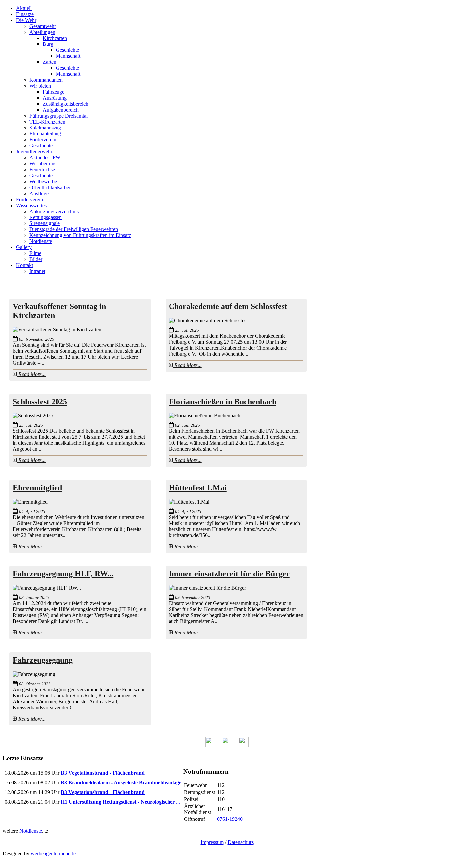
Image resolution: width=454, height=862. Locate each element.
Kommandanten (46, 80)
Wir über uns (42, 163)
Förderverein (42, 139)
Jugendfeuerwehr (34, 151)
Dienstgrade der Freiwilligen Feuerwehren (73, 229)
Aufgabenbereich (61, 110)
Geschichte (67, 50)
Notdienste (40, 241)
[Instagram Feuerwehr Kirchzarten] (244, 745)
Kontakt (24, 265)
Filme (35, 253)
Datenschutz (241, 842)
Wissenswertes (31, 205)
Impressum (212, 842)
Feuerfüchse (42, 169)
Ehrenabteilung (45, 133)
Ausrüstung (55, 98)
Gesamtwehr (42, 26)
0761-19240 (230, 819)
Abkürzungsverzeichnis (54, 211)
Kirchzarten (55, 38)
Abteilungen (42, 32)
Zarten (49, 62)
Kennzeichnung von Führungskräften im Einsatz (80, 235)
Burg (48, 44)
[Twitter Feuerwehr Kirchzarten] (227, 745)
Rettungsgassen (45, 217)
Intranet (37, 271)
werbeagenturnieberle (53, 853)
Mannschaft (68, 56)
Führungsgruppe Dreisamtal (58, 116)
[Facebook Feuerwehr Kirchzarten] (210, 745)
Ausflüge (39, 193)
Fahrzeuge (53, 92)
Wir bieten (40, 86)
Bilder (35, 259)
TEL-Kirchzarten (47, 122)
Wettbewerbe (43, 181)
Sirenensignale (44, 223)
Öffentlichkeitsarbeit (50, 187)
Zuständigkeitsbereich (65, 104)
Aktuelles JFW (44, 157)
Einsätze (25, 14)
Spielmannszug (45, 127)
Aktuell (24, 8)
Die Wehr (26, 20)
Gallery (24, 247)
